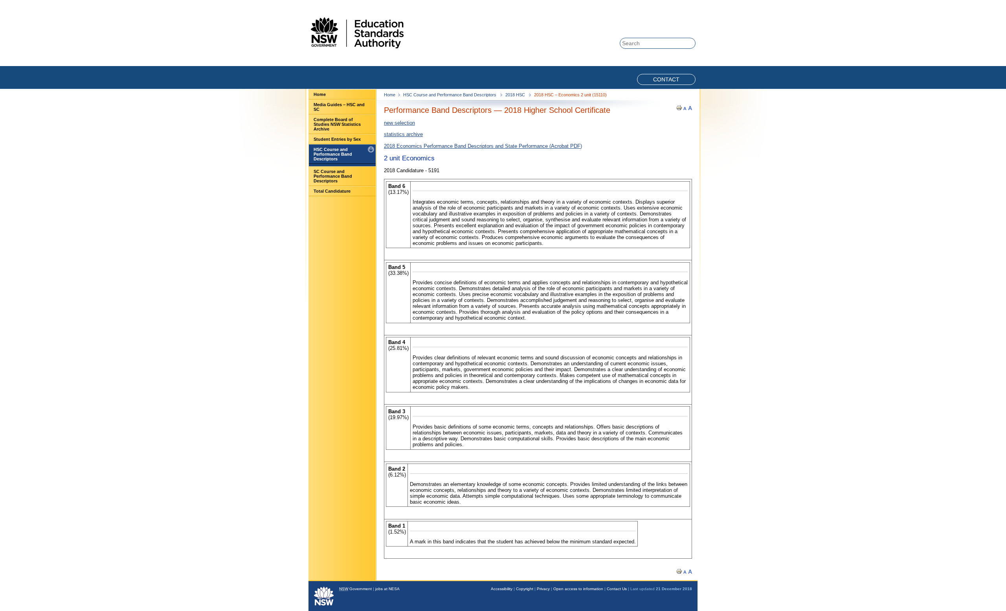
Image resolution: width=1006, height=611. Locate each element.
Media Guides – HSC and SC (339, 107)
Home (320, 94)
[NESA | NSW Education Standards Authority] (357, 33)
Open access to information (578, 589)
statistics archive (403, 134)
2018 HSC (515, 94)
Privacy (543, 589)
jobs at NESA (387, 589)
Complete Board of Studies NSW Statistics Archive (337, 124)
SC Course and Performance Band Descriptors (333, 176)
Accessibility (501, 589)
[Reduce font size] (685, 108)
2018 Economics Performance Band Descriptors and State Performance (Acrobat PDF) (483, 146)
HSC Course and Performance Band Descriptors (333, 154)
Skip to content (665, 4)
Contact (666, 79)
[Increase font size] (690, 108)
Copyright (524, 589)
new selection (399, 123)
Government (355, 589)
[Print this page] (679, 108)
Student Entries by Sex (337, 139)
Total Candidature (332, 191)
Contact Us (617, 589)
